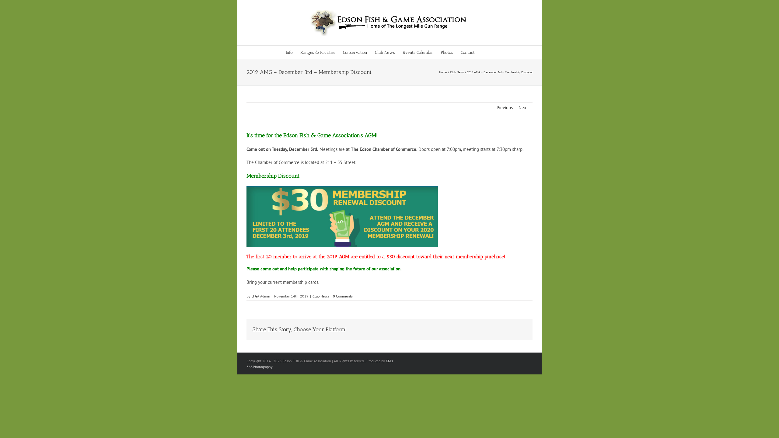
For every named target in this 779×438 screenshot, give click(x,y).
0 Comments (343, 296)
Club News (321, 296)
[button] (484, 52)
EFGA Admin (260, 296)
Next (523, 107)
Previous (505, 107)
